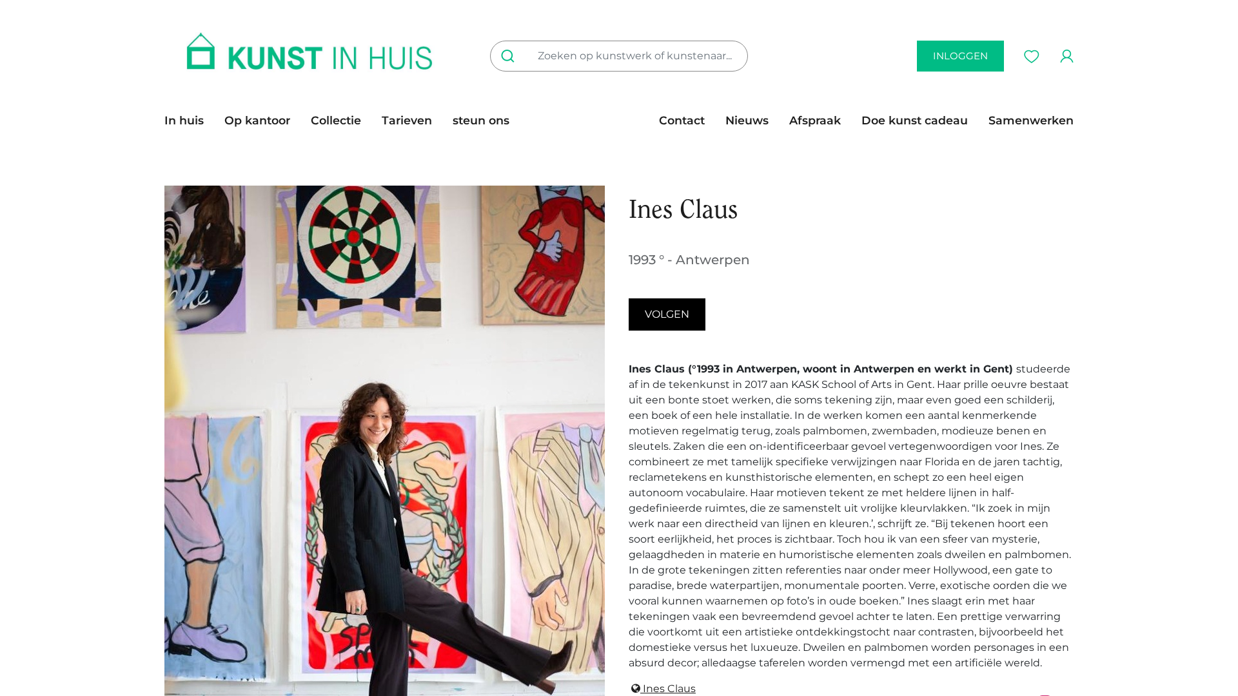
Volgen (667, 314)
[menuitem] (189, 120)
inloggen (960, 56)
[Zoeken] (510, 56)
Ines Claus (668, 688)
